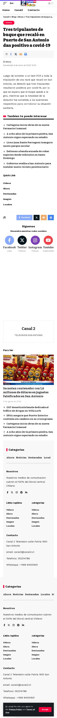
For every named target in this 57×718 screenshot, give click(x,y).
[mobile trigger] (6, 3)
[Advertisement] (28, 289)
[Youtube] (48, 244)
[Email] (20, 54)
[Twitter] (22, 244)
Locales (48, 457)
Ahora (9, 22)
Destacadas (35, 457)
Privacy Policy (15, 710)
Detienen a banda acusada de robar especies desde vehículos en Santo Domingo (26, 155)
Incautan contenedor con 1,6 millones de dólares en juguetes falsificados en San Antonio (25, 392)
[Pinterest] (21, 492)
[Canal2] (28, 3)
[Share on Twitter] (15, 54)
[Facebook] (9, 244)
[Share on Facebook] (11, 54)
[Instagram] (35, 244)
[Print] (25, 54)
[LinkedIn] (26, 492)
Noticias (21, 457)
